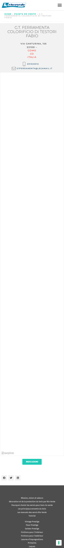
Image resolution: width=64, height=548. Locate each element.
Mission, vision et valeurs (32, 498)
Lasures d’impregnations (32, 539)
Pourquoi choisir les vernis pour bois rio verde (32, 505)
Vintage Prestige (32, 521)
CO (32, 53)
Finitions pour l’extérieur (32, 536)
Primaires (32, 543)
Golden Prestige (32, 529)
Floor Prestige (32, 525)
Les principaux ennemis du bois (32, 509)
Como (32, 50)
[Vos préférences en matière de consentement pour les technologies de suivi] (59, 543)
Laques (32, 546)
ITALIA (32, 57)
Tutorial (32, 516)
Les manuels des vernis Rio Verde (32, 512)
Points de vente (25, 14)
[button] (59, 5)
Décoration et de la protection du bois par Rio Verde (32, 501)
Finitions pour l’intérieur (32, 532)
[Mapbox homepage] (7, 453)
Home (7, 14)
